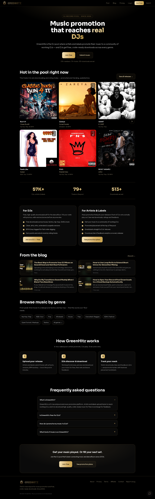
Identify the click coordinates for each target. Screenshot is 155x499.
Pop (49, 317)
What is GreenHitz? (47, 400)
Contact (121, 482)
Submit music (85, 55)
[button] (54, 116)
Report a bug (130, 482)
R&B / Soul (39, 317)
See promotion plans (92, 239)
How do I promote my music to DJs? (54, 423)
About (92, 482)
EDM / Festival (109, 317)
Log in (130, 3)
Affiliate (113, 482)
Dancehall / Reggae (92, 317)
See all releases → (126, 76)
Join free (139, 3)
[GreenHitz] (12, 3)
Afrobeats (59, 317)
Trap (79, 317)
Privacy (99, 482)
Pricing (122, 3)
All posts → (131, 256)
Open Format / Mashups (30, 322)
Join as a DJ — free (32, 239)
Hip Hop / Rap (26, 317)
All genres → (58, 322)
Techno (46, 322)
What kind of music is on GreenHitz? (54, 432)
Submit (148, 3)
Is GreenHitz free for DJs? (50, 415)
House (70, 317)
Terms (106, 482)
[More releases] (132, 121)
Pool (107, 3)
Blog (114, 3)
